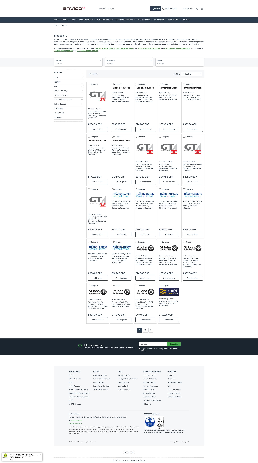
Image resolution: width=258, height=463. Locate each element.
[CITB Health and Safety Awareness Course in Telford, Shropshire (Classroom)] (121, 247)
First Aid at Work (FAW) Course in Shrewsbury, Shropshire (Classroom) (192, 97)
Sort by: (176, 74)
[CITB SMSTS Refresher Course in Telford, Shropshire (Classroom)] (145, 194)
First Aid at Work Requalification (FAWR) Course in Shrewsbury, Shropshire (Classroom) (144, 98)
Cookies (178, 442)
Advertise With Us (173, 393)
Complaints (186, 442)
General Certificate (100, 375)
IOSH (73, 20)
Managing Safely (124, 375)
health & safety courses (63, 51)
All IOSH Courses (124, 390)
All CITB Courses (75, 404)
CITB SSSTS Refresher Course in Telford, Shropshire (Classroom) (168, 206)
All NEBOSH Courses (100, 390)
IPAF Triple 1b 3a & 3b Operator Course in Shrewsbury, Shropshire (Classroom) (144, 167)
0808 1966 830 (76, 420)
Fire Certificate (98, 382)
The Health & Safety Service (121, 201)
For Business (173, 20)
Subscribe (174, 344)
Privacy (173, 442)
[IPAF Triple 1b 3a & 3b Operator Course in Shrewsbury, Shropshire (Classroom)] (145, 148)
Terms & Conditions (174, 397)
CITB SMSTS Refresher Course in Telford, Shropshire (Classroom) (144, 206)
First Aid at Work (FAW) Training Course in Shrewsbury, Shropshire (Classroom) (144, 305)
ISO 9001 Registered (174, 382)
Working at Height (149, 382)
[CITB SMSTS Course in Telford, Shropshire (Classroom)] (193, 194)
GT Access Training (94, 109)
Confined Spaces (149, 390)
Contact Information (75, 423)
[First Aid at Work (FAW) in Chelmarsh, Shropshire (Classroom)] (169, 292)
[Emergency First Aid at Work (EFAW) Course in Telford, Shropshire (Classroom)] (98, 140)
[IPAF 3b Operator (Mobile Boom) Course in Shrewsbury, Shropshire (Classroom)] (193, 148)
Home (56, 25)
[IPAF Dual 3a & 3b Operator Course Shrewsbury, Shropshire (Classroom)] (169, 148)
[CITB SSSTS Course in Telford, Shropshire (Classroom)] (98, 247)
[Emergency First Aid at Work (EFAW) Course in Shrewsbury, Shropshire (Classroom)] (121, 140)
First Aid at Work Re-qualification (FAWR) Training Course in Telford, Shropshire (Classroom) (98, 305)
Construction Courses (124, 20)
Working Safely (123, 382)
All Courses (159, 20)
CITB (55, 20)
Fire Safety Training (105, 20)
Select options (98, 129)
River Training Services (166, 299)
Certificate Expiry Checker (152, 400)
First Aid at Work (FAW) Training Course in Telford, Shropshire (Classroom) (121, 304)
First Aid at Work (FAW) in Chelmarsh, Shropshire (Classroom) (168, 303)
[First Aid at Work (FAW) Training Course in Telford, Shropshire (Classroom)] (121, 292)
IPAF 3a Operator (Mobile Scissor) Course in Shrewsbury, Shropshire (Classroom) (97, 220)
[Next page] (151, 330)
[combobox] (129, 8)
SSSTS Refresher (75, 386)
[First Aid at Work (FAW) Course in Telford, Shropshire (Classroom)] (169, 87)
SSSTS (71, 382)
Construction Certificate (102, 379)
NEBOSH (64, 20)
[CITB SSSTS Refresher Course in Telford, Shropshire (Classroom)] (169, 194)
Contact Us (171, 379)
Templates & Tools (149, 397)
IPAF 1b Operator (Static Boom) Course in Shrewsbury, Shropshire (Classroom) (97, 115)
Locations (186, 20)
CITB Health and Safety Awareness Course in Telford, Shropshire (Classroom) (120, 260)
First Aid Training (86, 20)
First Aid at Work (101, 48)
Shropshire (63, 25)
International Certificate (101, 386)
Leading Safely (123, 386)
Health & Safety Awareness (78, 390)
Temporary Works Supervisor (79, 397)
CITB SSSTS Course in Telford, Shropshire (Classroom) (96, 259)
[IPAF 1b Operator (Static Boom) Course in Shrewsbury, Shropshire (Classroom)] (98, 96)
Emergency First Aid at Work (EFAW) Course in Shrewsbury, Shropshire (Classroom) (121, 151)
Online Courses (144, 20)
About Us (170, 375)
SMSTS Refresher (75, 379)
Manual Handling (149, 393)
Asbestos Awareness (150, 386)
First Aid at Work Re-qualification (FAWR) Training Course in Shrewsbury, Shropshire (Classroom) (192, 262)
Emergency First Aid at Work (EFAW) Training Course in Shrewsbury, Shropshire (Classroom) (144, 261)
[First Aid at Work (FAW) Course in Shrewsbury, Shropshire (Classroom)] (193, 87)
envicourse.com (124, 460)
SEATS (71, 400)
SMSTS (112, 48)
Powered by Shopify (138, 460)
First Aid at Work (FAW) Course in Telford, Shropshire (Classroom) (168, 97)
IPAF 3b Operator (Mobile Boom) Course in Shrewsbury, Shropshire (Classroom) (192, 167)
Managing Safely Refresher (127, 379)
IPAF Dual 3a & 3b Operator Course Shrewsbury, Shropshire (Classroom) (168, 167)
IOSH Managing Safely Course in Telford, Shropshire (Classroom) (120, 206)
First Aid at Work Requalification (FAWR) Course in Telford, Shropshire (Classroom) (120, 98)
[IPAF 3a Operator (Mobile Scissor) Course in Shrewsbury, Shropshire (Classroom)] (98, 201)
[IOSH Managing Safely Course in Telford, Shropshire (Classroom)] (121, 194)
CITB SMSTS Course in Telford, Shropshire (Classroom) (191, 206)
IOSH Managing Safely (125, 48)
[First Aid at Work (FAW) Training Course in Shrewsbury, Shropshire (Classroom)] (145, 292)
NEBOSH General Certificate (149, 48)
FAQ (168, 386)
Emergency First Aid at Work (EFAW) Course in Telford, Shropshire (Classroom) (96, 151)
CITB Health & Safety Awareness (177, 48)
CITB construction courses (87, 51)
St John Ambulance (142, 256)
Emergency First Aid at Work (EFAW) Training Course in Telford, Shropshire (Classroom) (168, 261)
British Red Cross (117, 92)
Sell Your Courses (173, 390)
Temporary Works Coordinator (79, 393)
